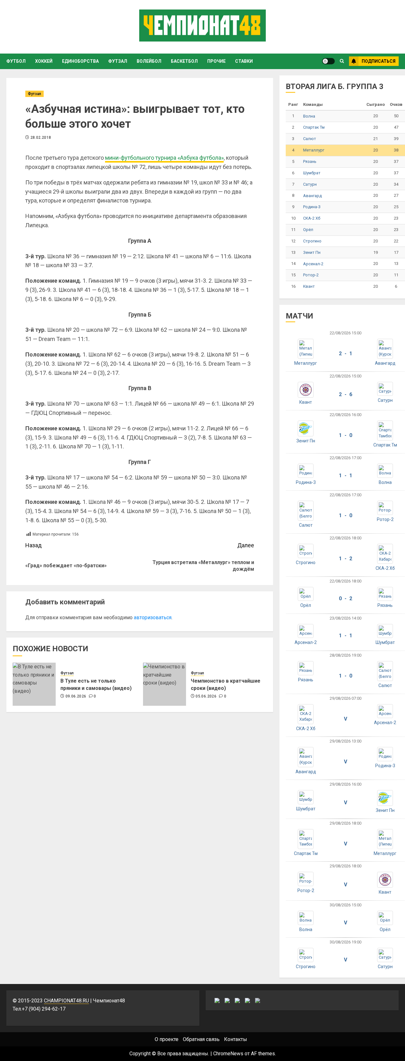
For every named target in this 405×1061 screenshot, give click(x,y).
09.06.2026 (75, 696)
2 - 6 (345, 394)
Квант (309, 286)
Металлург (313, 150)
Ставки (244, 61)
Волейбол (149, 61)
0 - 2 (345, 598)
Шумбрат (312, 172)
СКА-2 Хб (311, 218)
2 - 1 (345, 353)
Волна (309, 116)
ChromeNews (228, 1054)
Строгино (312, 241)
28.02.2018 (40, 137)
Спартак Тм (314, 127)
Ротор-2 (311, 275)
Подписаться (379, 61)
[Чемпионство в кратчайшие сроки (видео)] (164, 684)
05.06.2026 (206, 696)
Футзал (117, 61)
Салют (309, 138)
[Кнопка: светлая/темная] (328, 61)
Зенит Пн (312, 252)
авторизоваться (152, 617)
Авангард (312, 195)
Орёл (308, 229)
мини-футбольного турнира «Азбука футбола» (164, 157)
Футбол (16, 61)
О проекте (166, 1039)
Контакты (235, 1039)
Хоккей (44, 61)
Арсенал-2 (313, 263)
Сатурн (310, 184)
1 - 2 (345, 559)
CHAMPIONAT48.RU (66, 1001)
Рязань (309, 161)
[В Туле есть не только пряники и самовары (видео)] (34, 684)
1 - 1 (345, 476)
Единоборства (80, 61)
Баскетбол (184, 61)
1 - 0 (345, 435)
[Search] (342, 61)
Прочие (216, 61)
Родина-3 (312, 206)
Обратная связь (201, 1039)
